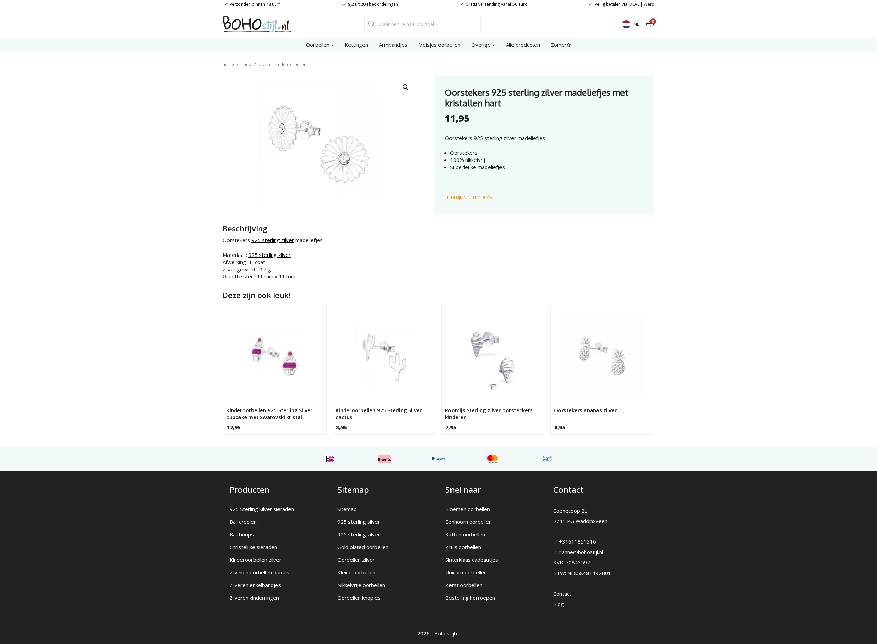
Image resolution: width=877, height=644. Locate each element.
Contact (562, 593)
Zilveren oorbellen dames (259, 572)
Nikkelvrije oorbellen (361, 585)
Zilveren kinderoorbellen (282, 65)
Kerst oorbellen (463, 585)
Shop (246, 65)
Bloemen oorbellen (467, 508)
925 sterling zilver (272, 240)
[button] (405, 87)
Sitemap (347, 508)
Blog (558, 603)
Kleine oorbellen (356, 572)
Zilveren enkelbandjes (255, 585)
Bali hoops (242, 534)
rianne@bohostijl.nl (581, 552)
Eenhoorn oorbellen (468, 521)
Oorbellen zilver (356, 559)
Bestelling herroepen (470, 597)
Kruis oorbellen (463, 547)
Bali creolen (243, 521)
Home (228, 65)
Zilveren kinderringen (254, 597)
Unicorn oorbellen (466, 572)
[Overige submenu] (493, 44)
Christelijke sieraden (253, 547)
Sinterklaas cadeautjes (471, 559)
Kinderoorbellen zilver (255, 559)
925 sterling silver (358, 521)
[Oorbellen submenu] (332, 44)
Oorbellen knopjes (359, 597)
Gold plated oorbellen (362, 547)
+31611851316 (577, 541)
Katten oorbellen (465, 534)
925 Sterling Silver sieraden (262, 508)
